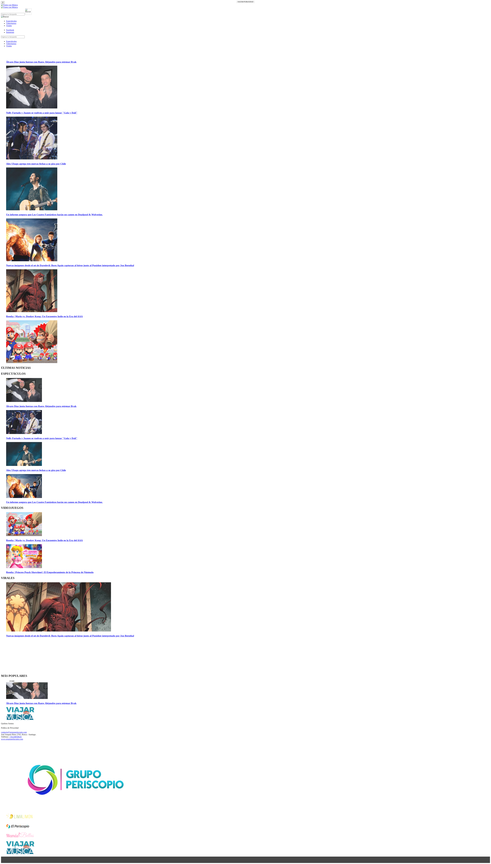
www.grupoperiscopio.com (12, 739)
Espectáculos (11, 21)
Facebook (10, 30)
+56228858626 (15, 737)
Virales (9, 26)
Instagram (10, 32)
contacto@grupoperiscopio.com (14, 732)
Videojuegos (11, 23)
